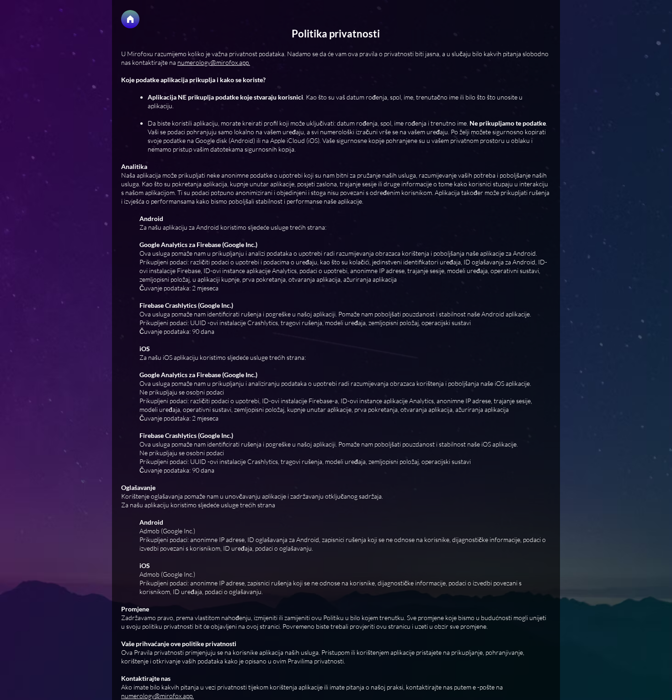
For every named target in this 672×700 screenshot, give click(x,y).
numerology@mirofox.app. (213, 62)
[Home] (130, 19)
